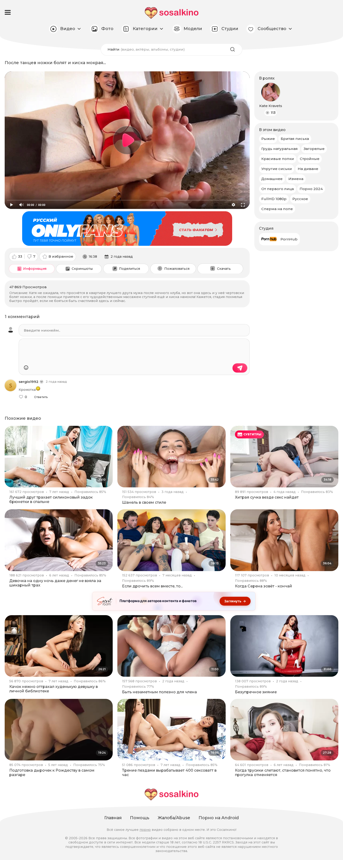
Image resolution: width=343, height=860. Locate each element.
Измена (295, 179)
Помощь (139, 817)
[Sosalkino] (172, 13)
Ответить (41, 397)
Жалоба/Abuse (174, 817)
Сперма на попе (277, 209)
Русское (300, 199)
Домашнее (272, 179)
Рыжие (268, 138)
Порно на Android (219, 817)
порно (145, 830)
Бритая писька (295, 138)
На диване (308, 168)
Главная (113, 817)
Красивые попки (277, 158)
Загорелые (314, 148)
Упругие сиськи (276, 168)
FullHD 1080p (274, 199)
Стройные (309, 158)
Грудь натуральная (279, 148)
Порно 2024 (311, 189)
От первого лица (277, 189)
